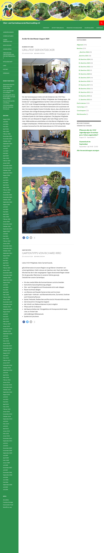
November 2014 (7, 414)
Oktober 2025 (7, 141)
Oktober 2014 (7, 416)
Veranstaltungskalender (74, 27)
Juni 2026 (5, 124)
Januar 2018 (6, 343)
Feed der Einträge (8, 502)
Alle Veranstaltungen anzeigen (88, 150)
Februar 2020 (6, 297)
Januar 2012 (6, 436)
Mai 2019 (5, 316)
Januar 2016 (6, 382)
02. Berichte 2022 (84, 67)
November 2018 (7, 328)
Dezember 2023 (7, 194)
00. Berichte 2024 (27, 47)
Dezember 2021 (7, 246)
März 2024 (6, 187)
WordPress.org (7, 507)
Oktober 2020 (7, 277)
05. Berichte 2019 (84, 77)
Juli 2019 (5, 314)
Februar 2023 (6, 219)
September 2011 (7, 441)
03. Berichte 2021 (84, 70)
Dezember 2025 (7, 136)
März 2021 (6, 265)
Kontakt (5, 69)
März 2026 (6, 131)
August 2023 (6, 204)
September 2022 (7, 229)
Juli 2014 (5, 421)
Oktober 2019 (7, 307)
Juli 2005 (5, 487)
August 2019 (6, 311)
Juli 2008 (5, 465)
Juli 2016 (5, 372)
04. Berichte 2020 (84, 74)
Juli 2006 (5, 477)
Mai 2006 (5, 482)
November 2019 (7, 304)
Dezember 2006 (7, 472)
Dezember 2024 (7, 165)
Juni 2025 (5, 151)
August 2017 (6, 353)
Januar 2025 (6, 163)
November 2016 (7, 365)
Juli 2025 (5, 148)
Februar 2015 (6, 409)
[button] (24, 237)
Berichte (79, 48)
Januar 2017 (6, 363)
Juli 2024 (5, 177)
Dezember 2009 (7, 448)
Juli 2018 (5, 336)
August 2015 (6, 394)
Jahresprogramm (8, 32)
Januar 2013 (6, 431)
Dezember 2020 (7, 272)
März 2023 (6, 216)
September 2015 (7, 392)
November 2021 (7, 248)
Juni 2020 (5, 287)
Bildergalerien (89, 27)
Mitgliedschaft (7, 61)
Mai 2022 (5, 236)
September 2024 (7, 173)
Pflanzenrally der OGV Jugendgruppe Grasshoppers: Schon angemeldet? (89, 132)
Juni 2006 (5, 480)
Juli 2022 (5, 233)
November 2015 (7, 387)
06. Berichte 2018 (84, 81)
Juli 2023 (5, 207)
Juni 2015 (5, 399)
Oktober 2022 (7, 226)
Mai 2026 (5, 126)
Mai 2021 (5, 260)
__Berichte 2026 (84, 52)
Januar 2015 (6, 411)
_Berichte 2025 (83, 56)
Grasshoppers (81, 110)
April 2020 (6, 292)
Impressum (99, 27)
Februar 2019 (6, 324)
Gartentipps (26, 250)
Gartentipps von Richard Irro (41, 253)
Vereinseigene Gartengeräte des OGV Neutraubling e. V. (9, 55)
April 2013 (6, 428)
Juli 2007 (5, 470)
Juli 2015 (5, 397)
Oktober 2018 (7, 331)
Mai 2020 (5, 290)
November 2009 (7, 450)
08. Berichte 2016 (84, 88)
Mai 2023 (5, 212)
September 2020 (7, 280)
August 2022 (6, 231)
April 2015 (6, 404)
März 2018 (6, 341)
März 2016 (6, 377)
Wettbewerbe (81, 114)
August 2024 (6, 175)
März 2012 (6, 433)
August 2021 (6, 255)
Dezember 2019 (7, 302)
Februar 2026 (6, 134)
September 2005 (7, 484)
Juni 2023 (5, 209)
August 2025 (6, 146)
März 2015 (6, 406)
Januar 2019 (6, 326)
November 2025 (7, 138)
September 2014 (7, 419)
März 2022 (6, 238)
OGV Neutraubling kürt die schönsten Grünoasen (8, 107)
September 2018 (7, 333)
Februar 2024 (6, 190)
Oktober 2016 (7, 367)
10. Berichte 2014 (84, 96)
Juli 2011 (5, 443)
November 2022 (7, 224)
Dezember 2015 (7, 385)
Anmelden (6, 500)
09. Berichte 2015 (84, 92)
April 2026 (6, 129)
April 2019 (6, 319)
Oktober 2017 (7, 350)
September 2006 (7, 475)
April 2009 (6, 458)
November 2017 (7, 348)
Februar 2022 (6, 241)
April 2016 (6, 375)
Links (4, 65)
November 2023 (7, 197)
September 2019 (7, 309)
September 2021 (7, 253)
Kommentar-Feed (8, 504)
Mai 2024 (5, 182)
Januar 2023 (6, 221)
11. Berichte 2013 (84, 99)
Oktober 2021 (7, 251)
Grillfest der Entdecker (38, 49)
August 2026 (6, 119)
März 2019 (6, 321)
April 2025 (6, 156)
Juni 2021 (5, 258)
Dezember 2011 (7, 438)
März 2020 (6, 294)
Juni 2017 (5, 355)
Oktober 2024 (7, 170)
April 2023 (6, 214)
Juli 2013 (5, 426)
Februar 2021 (6, 268)
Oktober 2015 (7, 389)
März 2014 (6, 423)
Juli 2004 (5, 489)
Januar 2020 (6, 299)
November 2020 (7, 275)
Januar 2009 (6, 462)
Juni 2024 (5, 180)
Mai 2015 (5, 402)
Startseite (46, 27)
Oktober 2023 (7, 199)
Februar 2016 (6, 380)
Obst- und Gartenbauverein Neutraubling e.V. (21, 23)
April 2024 (6, 185)
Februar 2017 (6, 360)
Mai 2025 (5, 153)
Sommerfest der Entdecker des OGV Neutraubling (9, 86)
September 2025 (7, 143)
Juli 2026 (5, 121)
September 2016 (7, 370)
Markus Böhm (40, 53)
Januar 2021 (6, 270)
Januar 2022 (6, 243)
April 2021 (6, 263)
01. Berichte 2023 (84, 63)
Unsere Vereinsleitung (7, 40)
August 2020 (6, 282)
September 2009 (7, 453)
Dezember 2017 (7, 346)
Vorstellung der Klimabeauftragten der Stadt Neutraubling (9, 96)
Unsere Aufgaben (8, 36)
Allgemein (80, 45)
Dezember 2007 (7, 467)
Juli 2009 (5, 455)
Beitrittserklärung (58, 27)
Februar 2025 (6, 160)
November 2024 (7, 168)
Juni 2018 (5, 338)
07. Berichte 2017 (84, 85)
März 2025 (6, 158)
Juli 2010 (5, 445)
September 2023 (7, 202)
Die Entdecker (81, 103)
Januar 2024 (6, 192)
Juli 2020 (5, 285)
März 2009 (6, 460)
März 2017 (6, 358)
